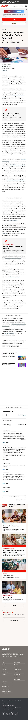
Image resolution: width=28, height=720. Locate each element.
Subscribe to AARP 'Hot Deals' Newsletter (11, 115)
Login (20, 6)
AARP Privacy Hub (10, 700)
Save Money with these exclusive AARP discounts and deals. (12, 118)
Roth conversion (13, 220)
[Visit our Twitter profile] (8, 713)
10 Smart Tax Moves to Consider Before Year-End (13, 35)
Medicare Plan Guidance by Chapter (13, 247)
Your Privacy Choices (11, 710)
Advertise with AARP (17, 669)
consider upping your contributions (16, 180)
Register (15, 6)
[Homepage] (4, 6)
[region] (14, 457)
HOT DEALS (7, 613)
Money (4, 29)
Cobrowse (19, 710)
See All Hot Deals (14, 620)
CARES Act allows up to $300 (17, 165)
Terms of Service (18, 700)
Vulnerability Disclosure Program (17, 707)
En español (5, 70)
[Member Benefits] (5, 506)
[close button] (26, 9)
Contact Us (16, 659)
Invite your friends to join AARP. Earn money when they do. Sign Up (10, 2)
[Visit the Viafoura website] (23, 499)
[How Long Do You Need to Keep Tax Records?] (22, 365)
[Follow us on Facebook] (3, 713)
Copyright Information (6, 707)
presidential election (9, 333)
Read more (23, 439)
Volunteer (3, 664)
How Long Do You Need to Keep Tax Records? (8, 364)
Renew (14, 23)
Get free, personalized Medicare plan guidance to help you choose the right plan (13, 251)
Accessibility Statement (6, 703)
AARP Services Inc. (17, 679)
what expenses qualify (13, 277)
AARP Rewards (4, 669)
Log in (19, 415)
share (18, 442)
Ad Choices (4, 710)
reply (4, 442)
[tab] (6, 425)
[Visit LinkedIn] (16, 713)
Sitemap (3, 700)
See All (14, 605)
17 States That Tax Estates (8, 356)
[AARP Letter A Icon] (5, 241)
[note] (14, 64)
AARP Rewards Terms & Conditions (8, 705)
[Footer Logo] (14, 649)
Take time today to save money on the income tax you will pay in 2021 (13, 41)
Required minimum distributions (13, 258)
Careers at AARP (17, 671)
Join (14, 19)
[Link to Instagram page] (12, 713)
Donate (3, 662)
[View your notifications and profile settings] (25, 425)
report (23, 442)
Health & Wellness (8, 244)
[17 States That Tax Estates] (22, 358)
